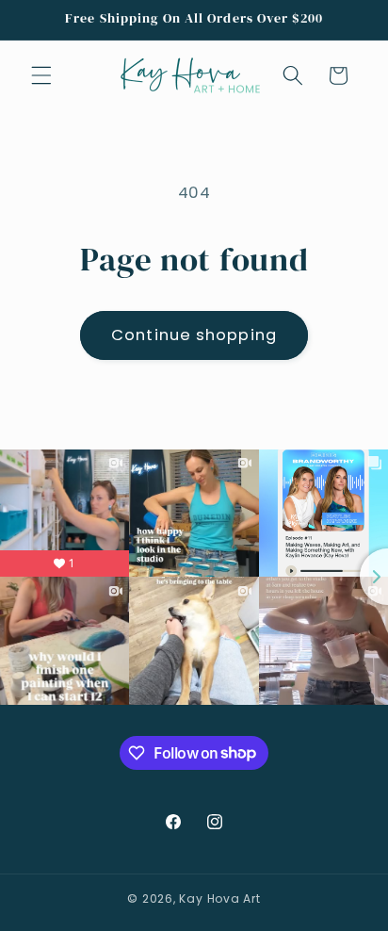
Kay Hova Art (219, 898)
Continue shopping (194, 335)
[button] (41, 75)
